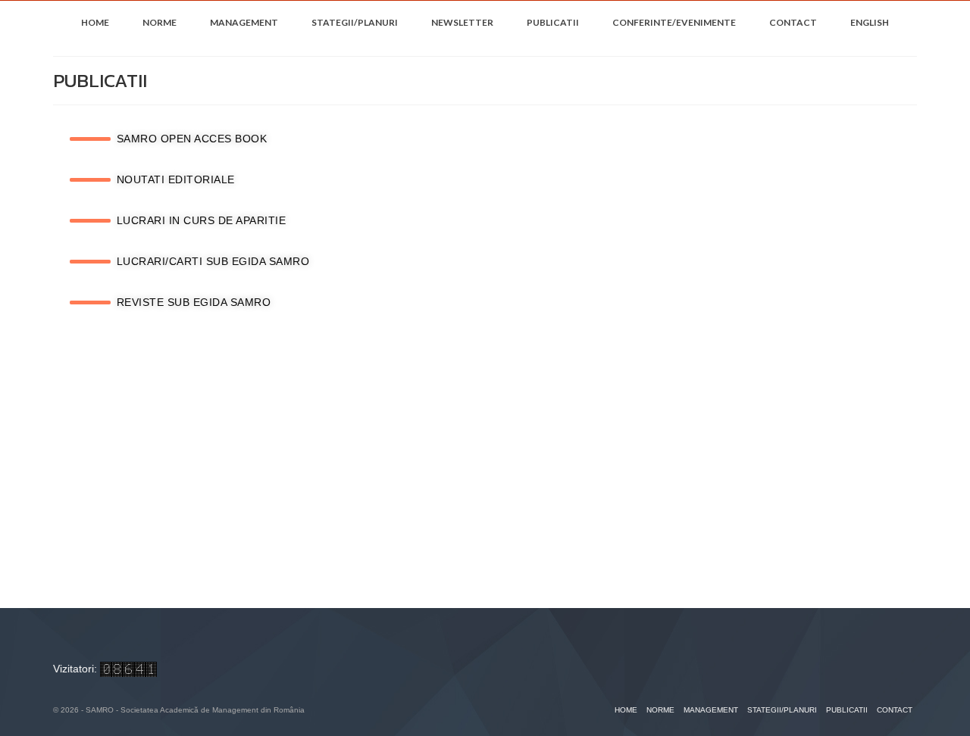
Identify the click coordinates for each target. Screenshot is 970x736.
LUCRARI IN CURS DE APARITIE (201, 220)
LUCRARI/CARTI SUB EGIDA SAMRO (213, 261)
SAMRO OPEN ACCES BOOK (192, 139)
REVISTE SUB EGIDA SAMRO (194, 302)
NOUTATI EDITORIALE (176, 179)
